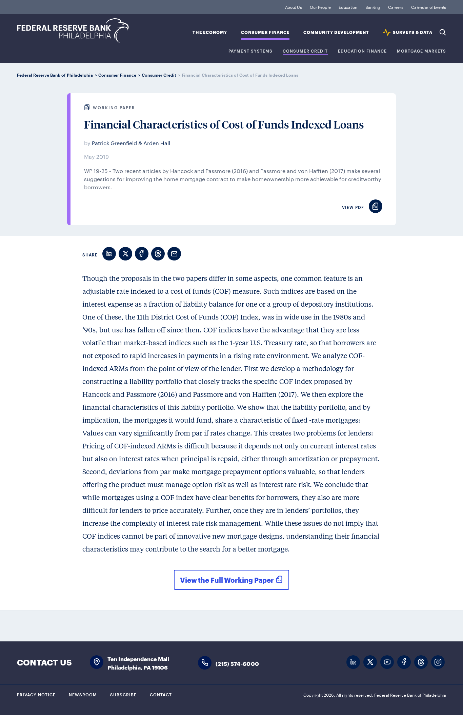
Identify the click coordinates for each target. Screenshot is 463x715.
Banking (372, 7)
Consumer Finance (265, 32)
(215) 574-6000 (237, 663)
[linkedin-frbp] (353, 662)
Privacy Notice (36, 694)
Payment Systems (250, 51)
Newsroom (83, 694)
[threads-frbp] (421, 662)
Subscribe (123, 694)
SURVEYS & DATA (412, 32)
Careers (395, 7)
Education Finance (362, 51)
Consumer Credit (305, 51)
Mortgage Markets (421, 51)
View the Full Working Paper (227, 579)
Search (442, 32)
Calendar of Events (428, 7)
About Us (293, 7)
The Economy (210, 32)
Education (348, 7)
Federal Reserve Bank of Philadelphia (73, 31)
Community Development (336, 32)
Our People (320, 7)
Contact (161, 694)
